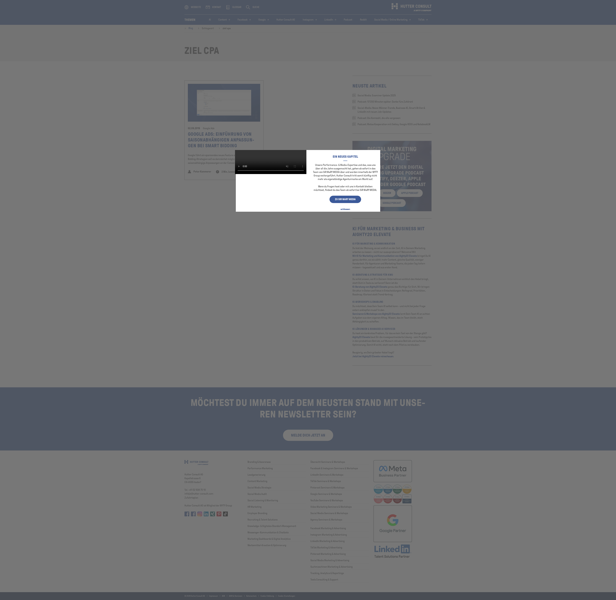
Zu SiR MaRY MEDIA (345, 199)
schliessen (345, 209)
